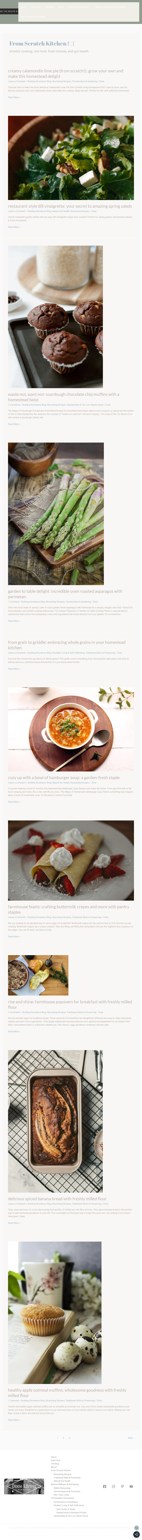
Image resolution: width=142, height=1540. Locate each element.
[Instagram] (113, 1486)
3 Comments (14, 404)
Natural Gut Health (60, 211)
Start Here (36, 7)
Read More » (14, 97)
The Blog (49, 7)
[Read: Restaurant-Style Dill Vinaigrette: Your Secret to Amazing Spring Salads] (71, 157)
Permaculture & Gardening (84, 81)
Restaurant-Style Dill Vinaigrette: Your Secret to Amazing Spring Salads (70, 205)
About (61, 7)
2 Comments (14, 1012)
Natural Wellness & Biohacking (110, 7)
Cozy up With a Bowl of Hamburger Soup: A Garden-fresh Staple (64, 777)
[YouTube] (131, 1486)
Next (132, 1437)
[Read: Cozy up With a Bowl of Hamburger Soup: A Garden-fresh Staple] (71, 729)
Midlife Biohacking (62, 1488)
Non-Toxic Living (61, 1495)
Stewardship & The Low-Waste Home (85, 404)
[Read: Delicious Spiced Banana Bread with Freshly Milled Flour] (55, 1121)
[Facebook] (104, 1486)
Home (23, 7)
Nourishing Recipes (61, 81)
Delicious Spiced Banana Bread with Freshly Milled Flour (57, 1198)
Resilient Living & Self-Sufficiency (68, 652)
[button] (9, 11)
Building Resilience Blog (39, 81)
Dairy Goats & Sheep (66, 1509)
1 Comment (13, 601)
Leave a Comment (17, 81)
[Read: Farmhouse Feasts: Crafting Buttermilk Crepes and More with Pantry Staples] (71, 860)
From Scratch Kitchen (78, 7)
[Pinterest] (122, 1486)
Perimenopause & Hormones (67, 1491)
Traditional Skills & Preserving (100, 652)
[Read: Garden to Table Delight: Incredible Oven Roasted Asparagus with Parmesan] (56, 513)
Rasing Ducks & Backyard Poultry (72, 1512)
